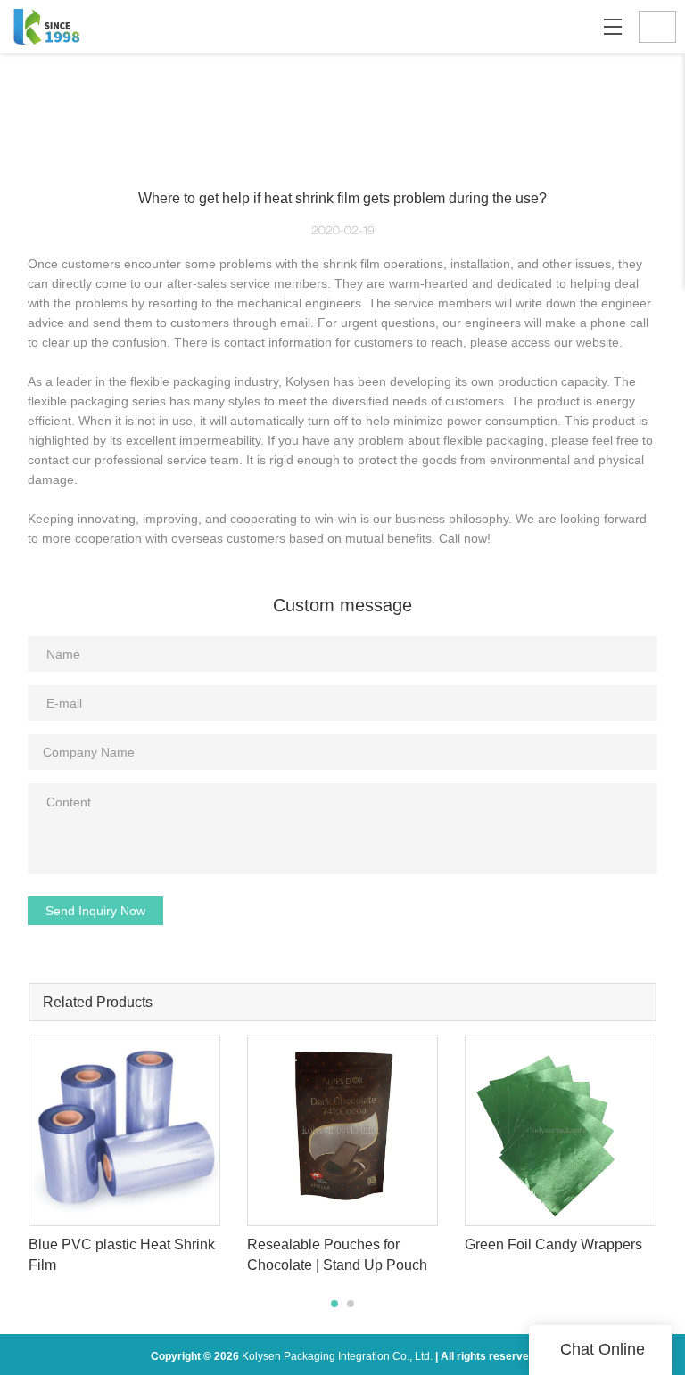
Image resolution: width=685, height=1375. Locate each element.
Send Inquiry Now (95, 911)
